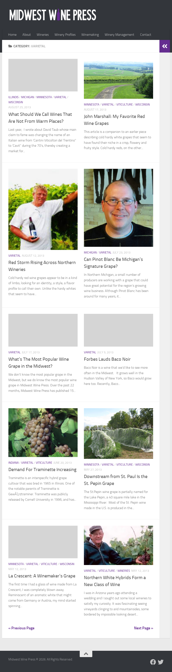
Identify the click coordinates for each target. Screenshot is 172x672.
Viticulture (124, 104)
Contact (145, 35)
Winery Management (119, 35)
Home (12, 35)
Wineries (43, 35)
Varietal (60, 97)
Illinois (13, 97)
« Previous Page (21, 628)
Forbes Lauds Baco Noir (107, 359)
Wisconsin (15, 102)
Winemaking (90, 35)
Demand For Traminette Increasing (42, 469)
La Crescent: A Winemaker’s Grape (41, 576)
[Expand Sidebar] (164, 46)
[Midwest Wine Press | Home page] (52, 14)
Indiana (13, 463)
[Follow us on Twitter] (161, 662)
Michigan (27, 97)
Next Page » (143, 628)
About (26, 35)
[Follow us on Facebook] (153, 662)
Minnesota (44, 97)
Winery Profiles (65, 35)
